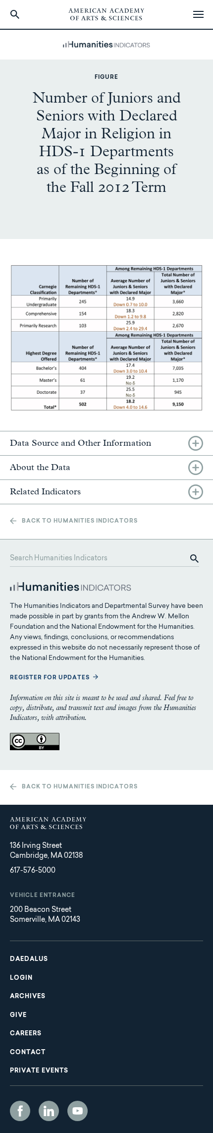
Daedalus (29, 959)
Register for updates (50, 678)
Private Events (39, 1071)
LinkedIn (49, 1111)
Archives (28, 997)
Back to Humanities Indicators (80, 521)
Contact (28, 1053)
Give (18, 1015)
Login (21, 978)
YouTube (77, 1111)
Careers (26, 1034)
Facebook (20, 1111)
